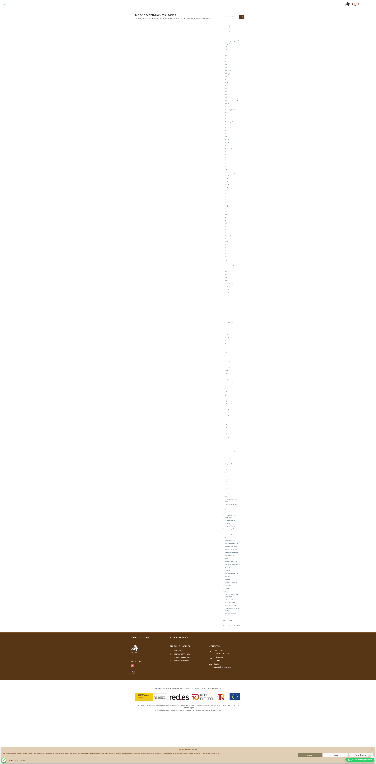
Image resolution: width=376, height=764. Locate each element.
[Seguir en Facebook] (133, 672)
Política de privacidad (19, 760)
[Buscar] (241, 17)
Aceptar (310, 755)
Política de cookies (8, 760)
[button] (372, 750)
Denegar (335, 755)
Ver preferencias (360, 755)
